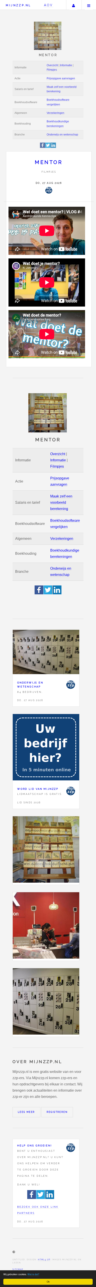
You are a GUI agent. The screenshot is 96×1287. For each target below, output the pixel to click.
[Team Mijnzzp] (48, 190)
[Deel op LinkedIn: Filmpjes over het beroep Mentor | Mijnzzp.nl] (53, 147)
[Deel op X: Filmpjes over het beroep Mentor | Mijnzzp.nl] (48, 147)
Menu (89, 5)
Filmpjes (52, 69)
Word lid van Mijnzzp (37, 788)
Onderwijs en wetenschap (62, 134)
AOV (48, 5)
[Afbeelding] (46, 850)
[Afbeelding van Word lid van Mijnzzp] (46, 748)
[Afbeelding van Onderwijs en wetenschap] (46, 653)
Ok (48, 1281)
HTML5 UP (44, 1259)
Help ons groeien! (34, 1145)
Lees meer (26, 1112)
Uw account (73, 5)
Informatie (66, 65)
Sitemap (18, 1269)
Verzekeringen (55, 113)
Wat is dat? (33, 1274)
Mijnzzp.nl (18, 5)
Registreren (57, 1112)
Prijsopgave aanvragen (61, 78)
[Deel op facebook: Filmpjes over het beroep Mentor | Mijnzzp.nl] (43, 147)
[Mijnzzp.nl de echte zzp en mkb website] (48, 36)
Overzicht (52, 65)
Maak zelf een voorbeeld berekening (61, 502)
